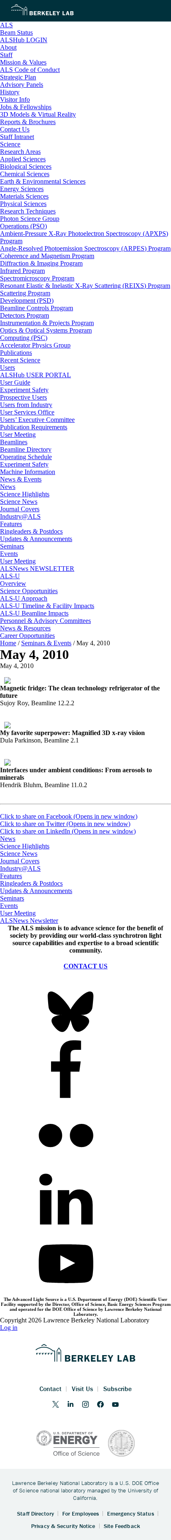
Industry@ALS (20, 868)
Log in (8, 1327)
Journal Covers (19, 861)
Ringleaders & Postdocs (31, 883)
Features (11, 875)
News (7, 838)
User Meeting (18, 913)
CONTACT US (85, 966)
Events (9, 905)
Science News (18, 853)
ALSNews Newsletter (29, 920)
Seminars (12, 898)
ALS (6, 25)
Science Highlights (24, 846)
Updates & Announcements (36, 890)
